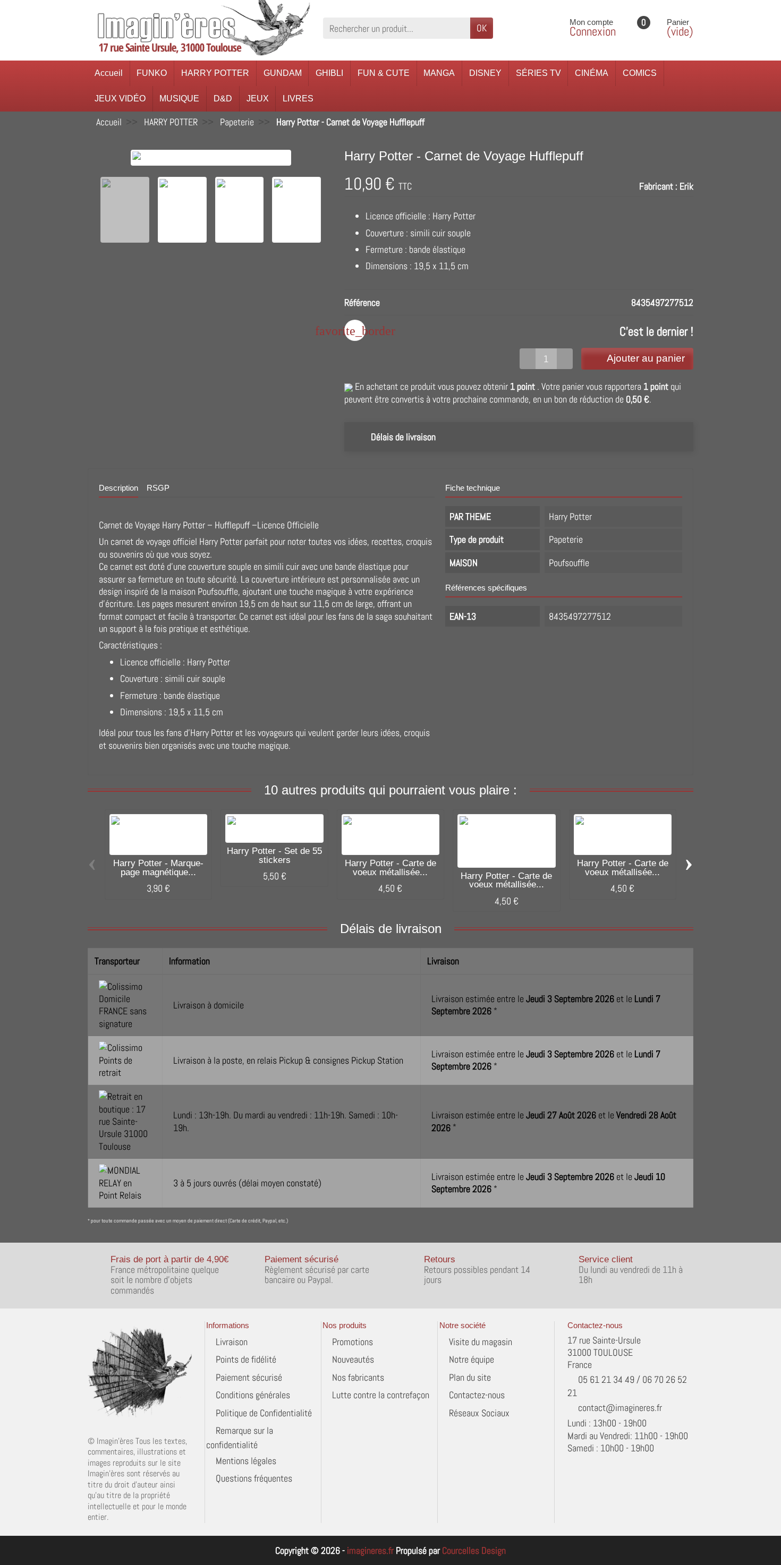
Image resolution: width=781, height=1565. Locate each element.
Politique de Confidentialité (264, 1413)
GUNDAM (283, 73)
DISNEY (485, 73)
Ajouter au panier (646, 358)
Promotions (352, 1342)
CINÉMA (591, 73)
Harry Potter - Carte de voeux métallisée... (390, 867)
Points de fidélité (246, 1359)
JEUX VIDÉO (120, 98)
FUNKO (152, 73)
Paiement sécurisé (249, 1377)
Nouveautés (353, 1359)
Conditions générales (253, 1395)
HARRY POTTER (215, 73)
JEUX (258, 98)
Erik (686, 186)
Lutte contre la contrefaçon (380, 1395)
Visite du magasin (480, 1342)
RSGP (158, 487)
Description (118, 487)
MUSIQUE (179, 98)
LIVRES (298, 98)
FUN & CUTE (384, 73)
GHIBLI (329, 73)
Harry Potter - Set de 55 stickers (274, 855)
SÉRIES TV (538, 73)
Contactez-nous (477, 1395)
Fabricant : (658, 186)
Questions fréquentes (254, 1478)
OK (482, 28)
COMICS (640, 73)
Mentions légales (246, 1461)
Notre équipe (471, 1359)
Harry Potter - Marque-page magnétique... (158, 867)
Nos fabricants (358, 1377)
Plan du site (470, 1377)
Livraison (232, 1342)
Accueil (109, 73)
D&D (223, 98)
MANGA (439, 73)
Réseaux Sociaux (479, 1413)
